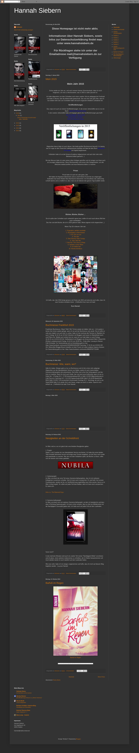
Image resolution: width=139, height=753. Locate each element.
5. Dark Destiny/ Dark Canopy (75, 238)
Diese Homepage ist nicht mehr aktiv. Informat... (26, 118)
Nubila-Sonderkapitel (117, 32)
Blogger (78, 739)
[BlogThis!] (82, 70)
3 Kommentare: (70, 670)
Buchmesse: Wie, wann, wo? (61, 364)
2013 (17, 130)
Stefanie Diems (21, 691)
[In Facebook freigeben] (86, 70)
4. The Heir (75, 236)
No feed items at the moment (23, 693)
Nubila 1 (115, 35)
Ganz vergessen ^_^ (21, 712)
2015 (17, 125)
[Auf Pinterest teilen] (88, 70)
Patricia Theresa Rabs (23, 710)
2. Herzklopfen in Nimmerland (75, 232)
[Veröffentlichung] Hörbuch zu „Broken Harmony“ (29, 697)
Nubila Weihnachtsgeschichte (118, 48)
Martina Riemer (21, 696)
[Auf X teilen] (84, 70)
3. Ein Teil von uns (75, 234)
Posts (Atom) (56, 680)
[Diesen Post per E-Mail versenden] (80, 70)
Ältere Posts (101, 677)
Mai (19, 115)
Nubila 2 (115, 37)
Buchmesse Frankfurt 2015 (60, 325)
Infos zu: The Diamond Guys (55, 492)
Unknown (19, 27)
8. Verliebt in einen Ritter (75, 244)
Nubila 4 (115, 42)
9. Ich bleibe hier (75, 246)
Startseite (71, 677)
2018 (17, 113)
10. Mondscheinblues (75, 248)
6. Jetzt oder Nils (75, 240)
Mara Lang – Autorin (22, 715)
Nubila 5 (115, 44)
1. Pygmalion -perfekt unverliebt (75, 230)
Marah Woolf (20, 701)
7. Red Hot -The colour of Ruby (75, 242)
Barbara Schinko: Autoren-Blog (26, 705)
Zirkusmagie (117, 58)
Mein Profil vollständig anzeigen (23, 30)
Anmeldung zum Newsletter (23, 707)
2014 (17, 128)
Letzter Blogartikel (21, 702)
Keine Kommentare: (71, 69)
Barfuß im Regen (54, 583)
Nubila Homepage (118, 29)
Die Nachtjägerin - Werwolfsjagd (118, 54)
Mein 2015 (51, 79)
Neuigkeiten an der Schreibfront (62, 438)
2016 (17, 123)
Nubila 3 (115, 40)
